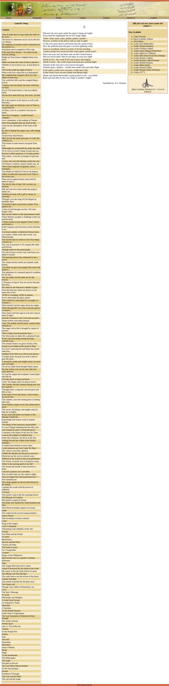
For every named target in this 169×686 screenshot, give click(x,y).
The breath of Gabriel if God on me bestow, (20, 171)
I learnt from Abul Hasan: (12, 135)
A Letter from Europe (11, 600)
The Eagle (6, 660)
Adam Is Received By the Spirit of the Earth (20, 568)
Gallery (83, 18)
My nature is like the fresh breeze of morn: (19, 571)
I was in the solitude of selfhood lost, (17, 435)
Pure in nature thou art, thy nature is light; (19, 474)
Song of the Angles (10, 523)
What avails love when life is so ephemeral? (20, 72)
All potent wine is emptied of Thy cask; (18, 49)
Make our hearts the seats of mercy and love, (20, 62)
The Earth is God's (9, 547)
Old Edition (138, 41)
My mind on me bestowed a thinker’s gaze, (20, 287)
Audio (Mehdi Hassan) (143, 63)
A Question (6, 608)
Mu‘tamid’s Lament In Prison (14, 500)
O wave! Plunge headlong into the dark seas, (20, 427)
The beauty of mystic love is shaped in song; (20, 461)
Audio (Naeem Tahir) (143, 67)
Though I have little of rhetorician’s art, (18, 587)
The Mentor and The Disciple (14, 574)
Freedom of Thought (10, 674)
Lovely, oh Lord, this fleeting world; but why (20, 161)
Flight (4, 653)
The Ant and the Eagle (11, 679)
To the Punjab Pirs (9, 631)
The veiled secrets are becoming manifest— (20, 513)
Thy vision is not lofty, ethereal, (15, 451)
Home (8, 18)
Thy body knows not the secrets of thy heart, (20, 576)
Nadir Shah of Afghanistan (13, 613)
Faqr (4, 637)
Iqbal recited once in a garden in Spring (18, 558)
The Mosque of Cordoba (12, 497)
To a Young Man (9, 550)
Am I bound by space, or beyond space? (18, 430)
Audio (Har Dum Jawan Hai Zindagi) (149, 56)
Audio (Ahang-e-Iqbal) (143, 48)
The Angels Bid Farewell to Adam (16, 566)
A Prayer (5, 492)
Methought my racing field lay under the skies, (21, 148)
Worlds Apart (7, 624)
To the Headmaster (10, 655)
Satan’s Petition (8, 647)
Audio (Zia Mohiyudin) (143, 44)
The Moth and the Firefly (12, 534)
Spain (4, 510)
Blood (4, 650)
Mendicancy (7, 539)
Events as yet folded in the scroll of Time (19, 346)
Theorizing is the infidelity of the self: (17, 529)
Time (4, 563)
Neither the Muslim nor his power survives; (20, 453)
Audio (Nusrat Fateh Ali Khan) (147, 70)
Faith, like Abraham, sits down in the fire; (19, 438)
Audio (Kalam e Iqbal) (143, 58)
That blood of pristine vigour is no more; (19, 508)
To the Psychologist (10, 668)
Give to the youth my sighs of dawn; (17, 70)
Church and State (9, 545)
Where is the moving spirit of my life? (17, 464)
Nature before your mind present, (15, 321)
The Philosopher (9, 658)
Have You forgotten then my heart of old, (19, 123)
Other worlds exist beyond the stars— (17, 333)
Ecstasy (5, 531)
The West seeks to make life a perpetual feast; (21, 336)
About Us (131, 18)
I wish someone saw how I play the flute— (20, 448)
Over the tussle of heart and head (15, 379)
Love (4, 589)
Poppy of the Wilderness (12, 555)
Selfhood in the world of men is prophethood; (21, 459)
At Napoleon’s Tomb (10, 603)
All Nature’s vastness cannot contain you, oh (20, 164)
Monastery (6, 645)
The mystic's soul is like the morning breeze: (20, 495)
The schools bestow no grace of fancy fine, (20, 343)
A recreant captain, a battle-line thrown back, (20, 232)
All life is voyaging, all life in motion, (17, 295)
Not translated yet (9, 479)
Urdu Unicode (140, 37)
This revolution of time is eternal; (15, 518)
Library (106, 18)
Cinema (5, 629)
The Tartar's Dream (10, 621)
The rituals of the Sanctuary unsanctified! (19, 425)
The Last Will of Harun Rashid (15, 666)
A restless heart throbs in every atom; (17, 445)
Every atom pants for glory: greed (16, 298)
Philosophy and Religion (12, 597)
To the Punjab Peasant (11, 611)
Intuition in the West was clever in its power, (20, 354)
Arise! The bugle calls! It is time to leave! (19, 382)
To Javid (5, 537)
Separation (6, 642)
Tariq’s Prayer (7, 516)
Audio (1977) (139, 72)
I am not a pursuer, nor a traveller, (16, 471)
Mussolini (6, 605)
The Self (5, 639)
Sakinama (6, 560)
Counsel (5, 553)
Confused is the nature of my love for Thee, (20, 432)
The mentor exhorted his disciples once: (18, 582)
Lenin (4, 521)
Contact (153, 18)
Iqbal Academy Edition (143, 39)
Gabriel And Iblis (9, 579)
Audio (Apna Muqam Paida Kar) (147, 51)
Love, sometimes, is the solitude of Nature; (19, 120)
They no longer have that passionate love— (20, 477)
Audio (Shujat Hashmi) (143, 46)
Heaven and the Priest (11, 542)
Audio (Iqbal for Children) (145, 53)
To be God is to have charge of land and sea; (20, 151)
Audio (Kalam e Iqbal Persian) (146, 60)
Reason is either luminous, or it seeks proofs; (20, 153)
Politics (5, 634)
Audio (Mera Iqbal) (142, 65)
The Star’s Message (10, 592)
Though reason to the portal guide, (16, 250)
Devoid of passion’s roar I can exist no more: (20, 318)
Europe (5, 671)
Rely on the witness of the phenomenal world (21, 214)
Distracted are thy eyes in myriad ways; (18, 456)
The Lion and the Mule (11, 676)
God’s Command (9, 526)
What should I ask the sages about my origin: (20, 305)
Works (58, 18)
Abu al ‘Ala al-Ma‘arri (11, 626)
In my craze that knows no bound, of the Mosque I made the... (19, 415)
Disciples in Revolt (10, 663)
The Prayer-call (8, 584)
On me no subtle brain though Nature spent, (20, 366)
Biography (37, 18)
